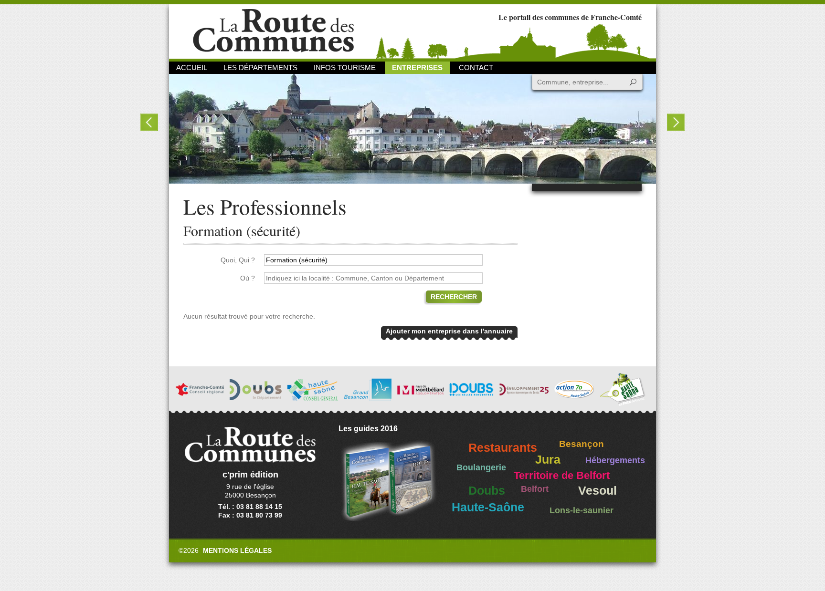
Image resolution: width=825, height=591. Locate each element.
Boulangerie (481, 467)
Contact (476, 67)
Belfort (535, 489)
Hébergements (615, 460)
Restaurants (502, 447)
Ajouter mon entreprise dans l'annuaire (449, 331)
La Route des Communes (273, 30)
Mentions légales (237, 550)
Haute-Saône (488, 507)
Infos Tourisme (345, 67)
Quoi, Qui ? (238, 260)
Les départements (260, 67)
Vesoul (597, 490)
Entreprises (417, 67)
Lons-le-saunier (581, 510)
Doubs (486, 490)
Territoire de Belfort (562, 475)
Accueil (191, 67)
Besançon (581, 444)
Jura (548, 459)
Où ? (247, 278)
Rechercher (454, 297)
